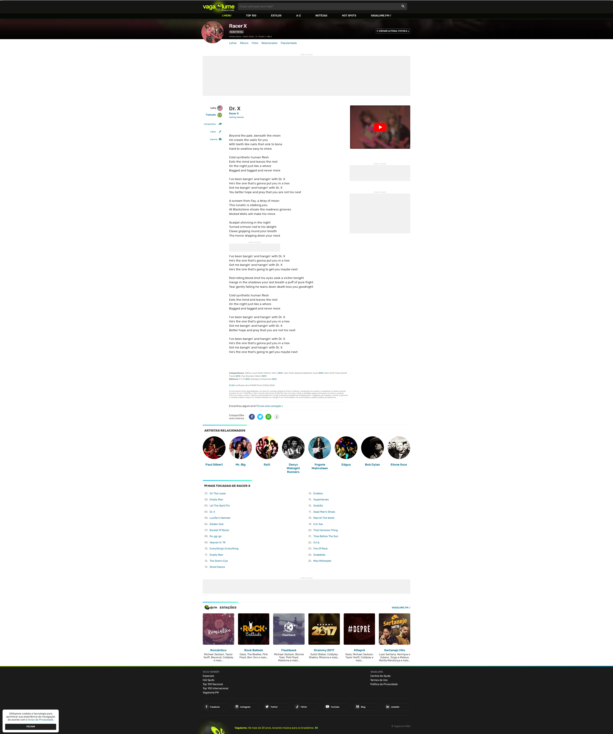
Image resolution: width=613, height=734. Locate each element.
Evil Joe (318, 524)
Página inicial (235, 37)
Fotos (255, 43)
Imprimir (214, 139)
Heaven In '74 (217, 542)
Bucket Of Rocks (219, 530)
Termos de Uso (379, 680)
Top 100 (251, 15)
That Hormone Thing (325, 530)
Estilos (276, 15)
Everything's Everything (224, 548)
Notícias (321, 15)
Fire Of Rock (320, 548)
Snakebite (319, 554)
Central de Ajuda (380, 675)
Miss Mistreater (322, 560)
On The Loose (218, 493)
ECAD (232, 385)
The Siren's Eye (219, 560)
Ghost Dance (217, 566)
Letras (233, 43)
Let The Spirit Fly (220, 505)
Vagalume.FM (380, 15)
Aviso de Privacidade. (41, 719)
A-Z (298, 15)
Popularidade (289, 43)
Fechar (30, 727)
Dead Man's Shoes (324, 511)
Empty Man (216, 499)
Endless (318, 493)
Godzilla (318, 505)
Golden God (216, 524)
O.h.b (316, 542)
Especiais (208, 675)
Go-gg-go (216, 536)
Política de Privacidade (384, 684)
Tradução (211, 114)
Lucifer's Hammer (220, 517)
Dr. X (212, 511)
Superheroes (321, 499)
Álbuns (244, 43)
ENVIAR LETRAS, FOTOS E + (394, 31)
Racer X (238, 26)
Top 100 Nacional (213, 684)
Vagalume (219, 6)
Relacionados (269, 43)
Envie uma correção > (270, 406)
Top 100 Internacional (215, 688)
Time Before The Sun (325, 536)
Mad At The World (323, 517)
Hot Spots (349, 15)
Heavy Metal (236, 32)
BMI (280, 373)
